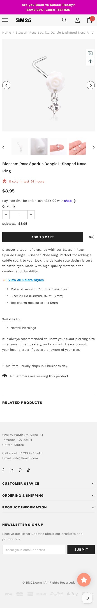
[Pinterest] (20, 470)
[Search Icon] (64, 20)
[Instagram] (11, 470)
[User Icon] (77, 20)
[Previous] (6, 85)
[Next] (91, 85)
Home (6, 32)
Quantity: (9, 206)
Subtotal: (9, 223)
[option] (48, 85)
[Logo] (24, 20)
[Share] (90, 237)
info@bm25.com (25, 458)
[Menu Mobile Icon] (5, 20)
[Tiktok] (28, 470)
